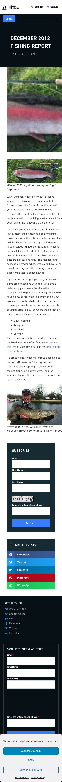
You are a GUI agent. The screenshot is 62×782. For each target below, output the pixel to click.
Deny (31, 760)
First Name (18, 470)
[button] (56, 19)
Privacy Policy (22, 777)
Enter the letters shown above (28, 505)
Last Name (18, 482)
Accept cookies (31, 751)
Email (15, 458)
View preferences (31, 770)
